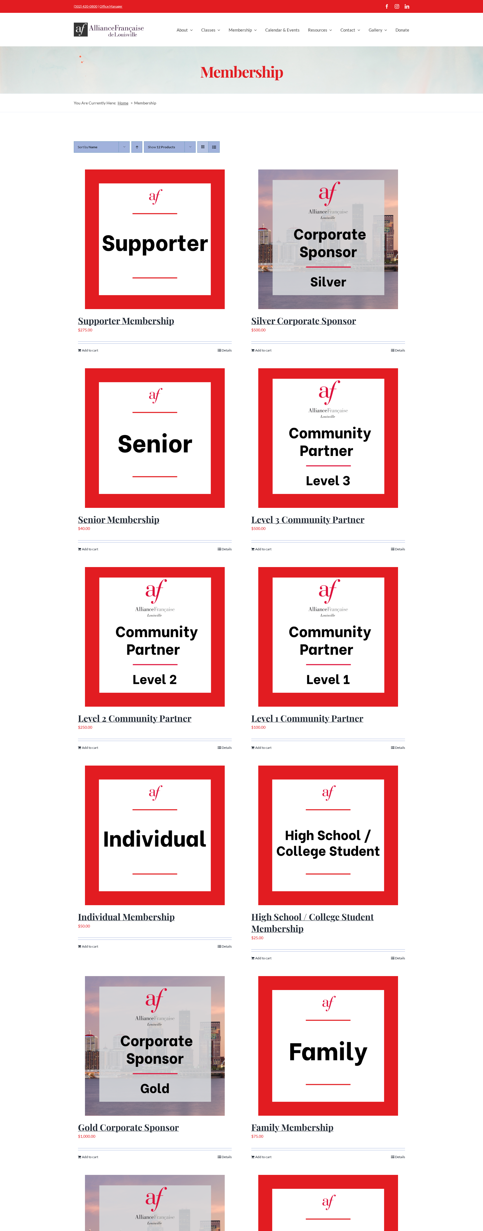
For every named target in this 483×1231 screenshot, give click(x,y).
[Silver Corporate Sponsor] (328, 239)
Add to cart (90, 350)
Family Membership (292, 1127)
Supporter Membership (126, 320)
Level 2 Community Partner (134, 718)
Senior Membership (118, 519)
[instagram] (397, 6)
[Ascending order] (136, 147)
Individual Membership (126, 916)
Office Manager (111, 6)
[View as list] (214, 147)
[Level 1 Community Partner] (328, 637)
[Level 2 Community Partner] (155, 637)
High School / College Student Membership (312, 922)
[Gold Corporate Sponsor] (155, 1046)
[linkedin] (407, 6)
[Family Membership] (328, 1046)
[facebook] (387, 6)
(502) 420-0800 (85, 6)
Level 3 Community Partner (307, 519)
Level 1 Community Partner (307, 718)
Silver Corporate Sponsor (303, 320)
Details (227, 350)
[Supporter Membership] (155, 239)
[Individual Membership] (155, 835)
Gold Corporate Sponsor (128, 1127)
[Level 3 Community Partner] (328, 438)
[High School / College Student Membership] (328, 835)
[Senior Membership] (155, 438)
